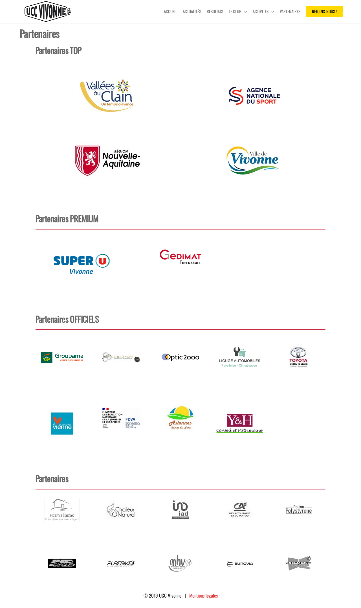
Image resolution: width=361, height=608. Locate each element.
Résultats (215, 11)
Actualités (192, 11)
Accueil (170, 11)
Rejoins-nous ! (324, 11)
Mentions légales (203, 595)
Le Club (235, 11)
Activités (260, 11)
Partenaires (290, 11)
